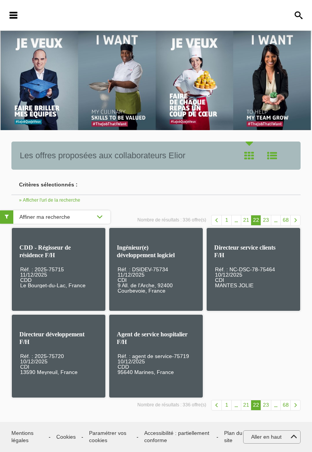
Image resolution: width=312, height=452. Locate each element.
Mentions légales (22, 437)
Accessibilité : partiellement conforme (176, 437)
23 (266, 220)
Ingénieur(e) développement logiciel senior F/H (146, 255)
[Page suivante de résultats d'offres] (295, 220)
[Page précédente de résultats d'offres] (216, 220)
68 (286, 220)
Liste (272, 156)
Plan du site (233, 437)
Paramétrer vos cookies (107, 437)
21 (246, 220)
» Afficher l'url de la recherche (49, 200)
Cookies (66, 437)
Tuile (249, 156)
